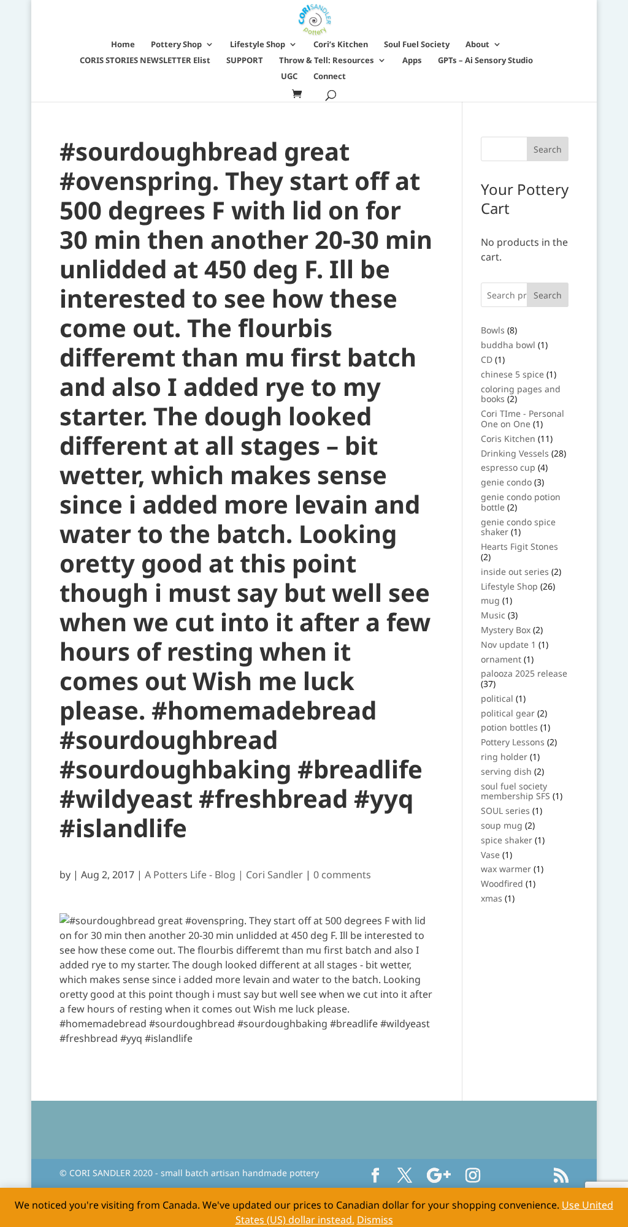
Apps (412, 61)
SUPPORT (244, 61)
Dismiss (375, 1219)
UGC (289, 77)
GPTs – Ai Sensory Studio (485, 61)
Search (548, 295)
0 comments (342, 874)
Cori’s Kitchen (340, 45)
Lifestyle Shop (257, 45)
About (477, 45)
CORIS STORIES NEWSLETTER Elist (145, 61)
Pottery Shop (176, 45)
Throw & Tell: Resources (326, 61)
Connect (329, 77)
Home (123, 45)
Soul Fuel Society (417, 45)
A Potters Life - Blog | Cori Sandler (224, 874)
